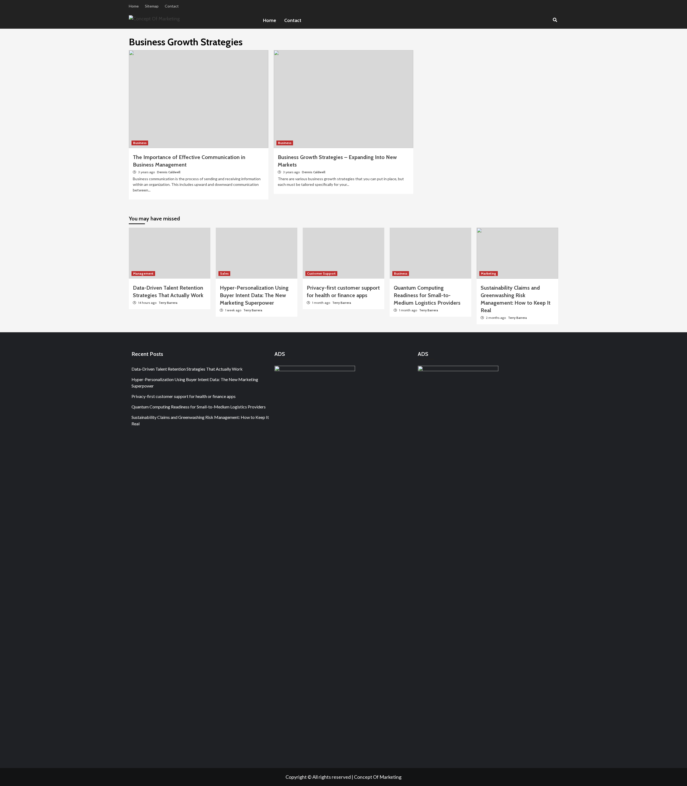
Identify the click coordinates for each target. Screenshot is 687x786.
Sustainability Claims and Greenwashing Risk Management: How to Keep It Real (200, 420)
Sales (224, 273)
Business (140, 143)
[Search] (554, 20)
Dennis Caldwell (168, 172)
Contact (172, 6)
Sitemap (152, 6)
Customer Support (321, 273)
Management (143, 273)
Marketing (488, 273)
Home (134, 6)
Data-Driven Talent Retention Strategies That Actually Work (187, 368)
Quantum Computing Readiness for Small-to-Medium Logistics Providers (427, 295)
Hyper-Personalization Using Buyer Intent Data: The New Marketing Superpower (254, 295)
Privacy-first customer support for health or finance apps (183, 396)
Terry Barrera (168, 303)
